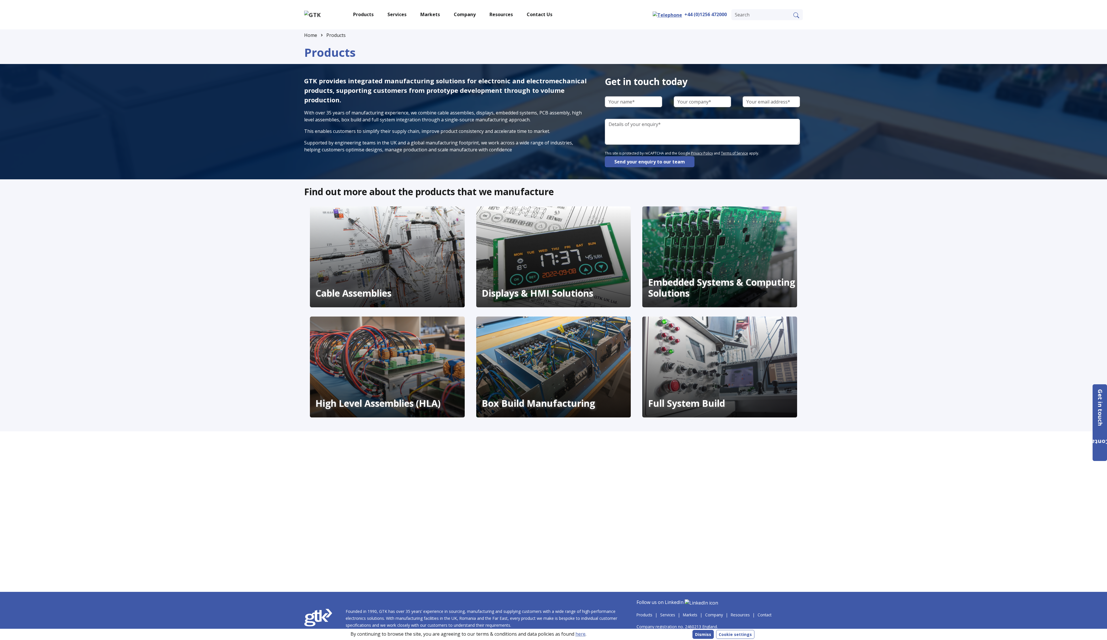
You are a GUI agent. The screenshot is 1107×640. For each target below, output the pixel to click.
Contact (764, 615)
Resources (740, 615)
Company (714, 615)
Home (310, 35)
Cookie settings (735, 634)
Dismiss (703, 634)
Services (667, 615)
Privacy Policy (702, 153)
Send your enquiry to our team (649, 162)
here (580, 634)
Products (336, 35)
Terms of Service (734, 153)
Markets (690, 615)
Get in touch (1100, 408)
